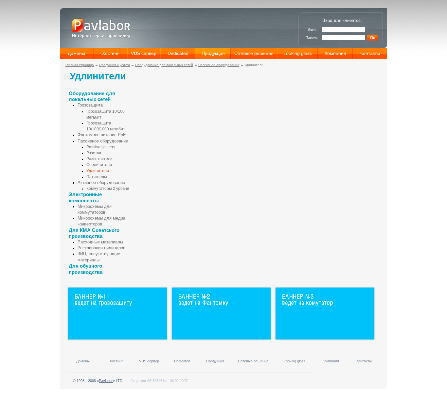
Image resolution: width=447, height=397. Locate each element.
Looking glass (297, 53)
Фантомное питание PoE (102, 134)
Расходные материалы (100, 242)
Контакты (370, 53)
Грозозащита (90, 105)
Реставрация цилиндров (101, 247)
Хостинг (110, 53)
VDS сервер (143, 53)
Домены (76, 53)
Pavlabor (106, 381)
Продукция (213, 53)
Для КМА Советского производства (94, 233)
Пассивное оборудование (218, 65)
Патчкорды (96, 176)
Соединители (99, 164)
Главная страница (79, 65)
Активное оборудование (101, 182)
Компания (335, 53)
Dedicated (178, 53)
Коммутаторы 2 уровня (107, 188)
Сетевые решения (254, 53)
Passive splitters (100, 147)
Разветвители (99, 159)
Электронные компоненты (85, 197)
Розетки (93, 153)
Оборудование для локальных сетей (164, 65)
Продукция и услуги (114, 65)
